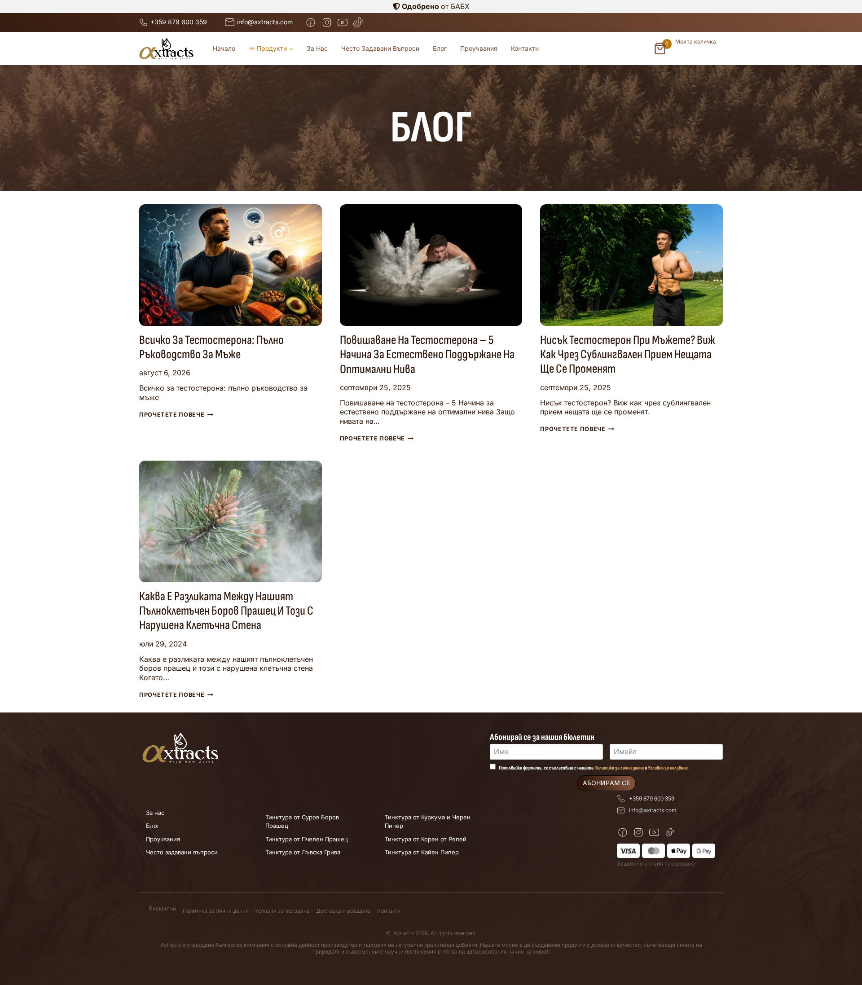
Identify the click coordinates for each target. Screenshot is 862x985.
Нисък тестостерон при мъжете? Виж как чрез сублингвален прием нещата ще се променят (627, 354)
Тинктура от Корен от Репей (425, 839)
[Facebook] (311, 22)
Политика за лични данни (619, 768)
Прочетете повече (176, 414)
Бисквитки (162, 908)
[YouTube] (342, 22)
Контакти (525, 48)
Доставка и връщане (343, 910)
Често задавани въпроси (380, 48)
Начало (224, 48)
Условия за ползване (668, 768)
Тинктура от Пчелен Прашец (306, 839)
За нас (317, 48)
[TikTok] (358, 22)
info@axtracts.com (652, 810)
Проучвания (478, 48)
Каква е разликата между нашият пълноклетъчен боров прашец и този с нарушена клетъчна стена (226, 611)
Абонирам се (606, 783)
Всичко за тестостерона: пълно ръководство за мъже (211, 347)
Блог (440, 48)
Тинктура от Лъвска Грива (302, 852)
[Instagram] (326, 22)
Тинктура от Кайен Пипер (422, 852)
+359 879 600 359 (651, 798)
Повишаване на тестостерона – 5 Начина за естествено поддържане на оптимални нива (427, 354)
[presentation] (230, 265)
